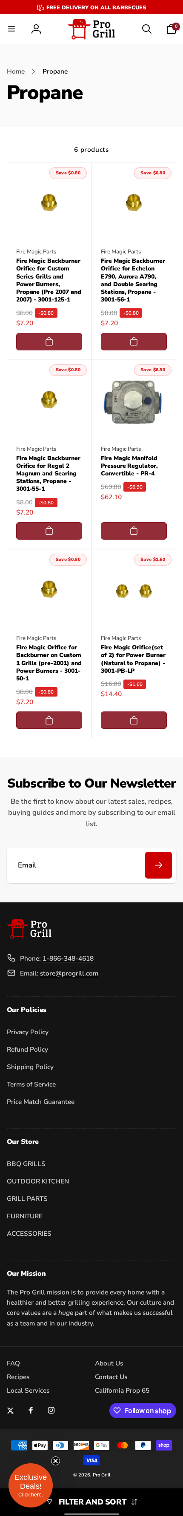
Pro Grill (101, 1475)
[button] (12, 29)
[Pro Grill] (29, 936)
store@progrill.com (69, 973)
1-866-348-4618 (68, 958)
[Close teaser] (55, 1460)
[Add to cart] (49, 341)
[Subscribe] (158, 865)
